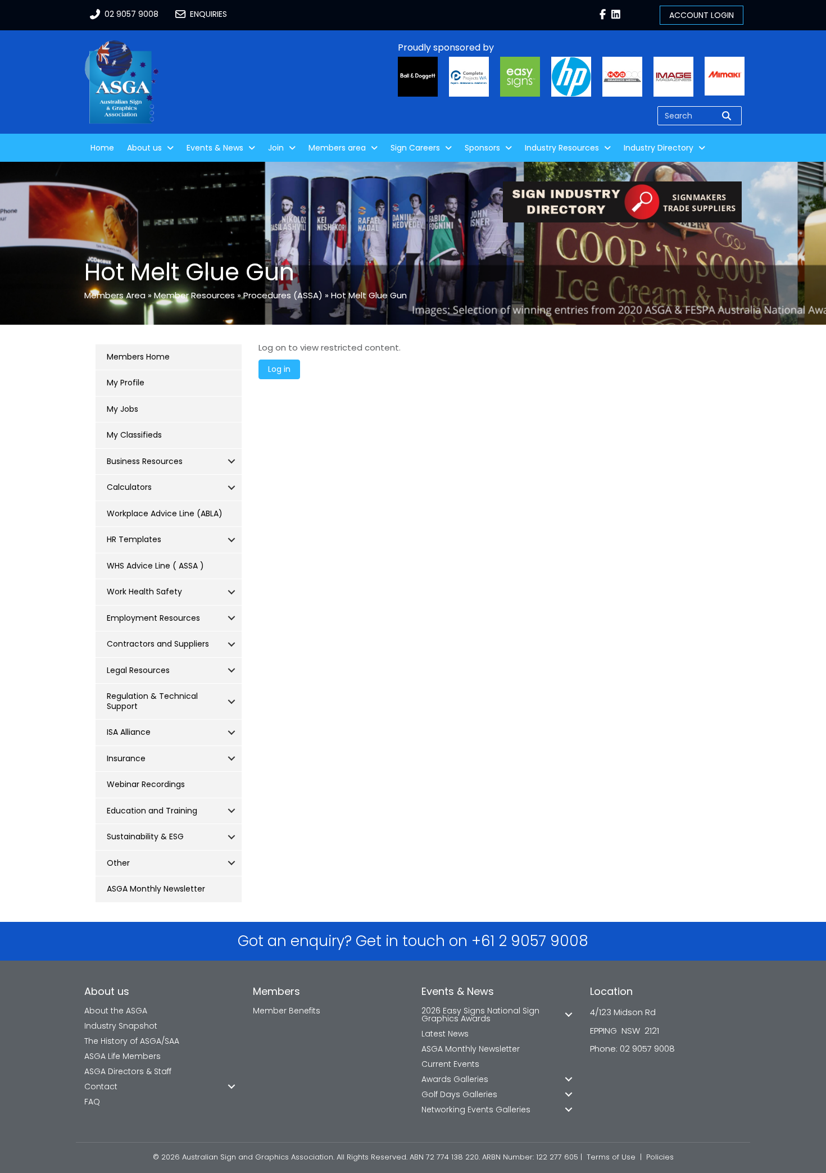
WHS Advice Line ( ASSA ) (155, 565)
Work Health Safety (144, 591)
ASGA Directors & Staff (127, 1071)
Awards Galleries (454, 1079)
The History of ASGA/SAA (131, 1041)
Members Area (115, 295)
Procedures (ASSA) (283, 295)
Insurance (126, 758)
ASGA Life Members (122, 1056)
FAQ (92, 1101)
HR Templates (134, 539)
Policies (660, 1157)
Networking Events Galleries (475, 1109)
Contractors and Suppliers (158, 643)
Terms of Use (611, 1157)
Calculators (129, 487)
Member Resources (194, 295)
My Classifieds (134, 434)
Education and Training (152, 810)
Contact (100, 1086)
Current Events (450, 1064)
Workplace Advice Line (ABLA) (165, 513)
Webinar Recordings (146, 784)
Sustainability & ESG (145, 836)
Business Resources (145, 461)
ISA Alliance (129, 732)
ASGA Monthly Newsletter (156, 888)
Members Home (138, 356)
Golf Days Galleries (459, 1094)
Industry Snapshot (120, 1025)
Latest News (445, 1033)
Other (118, 863)
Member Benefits (286, 1010)
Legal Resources (138, 670)
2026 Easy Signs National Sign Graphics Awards (480, 1014)
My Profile (125, 382)
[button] (231, 462)
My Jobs (122, 409)
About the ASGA (115, 1010)
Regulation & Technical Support (152, 701)
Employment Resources (153, 618)
